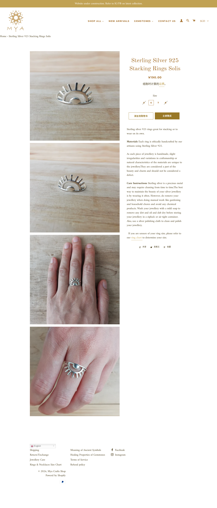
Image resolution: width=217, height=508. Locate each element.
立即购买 (167, 115)
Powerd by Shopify (56, 475)
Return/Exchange (39, 455)
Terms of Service (79, 459)
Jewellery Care (37, 459)
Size (155, 96)
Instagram (119, 455)
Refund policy (77, 464)
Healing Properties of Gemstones (87, 455)
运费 (161, 84)
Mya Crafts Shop (57, 471)
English (37, 446)
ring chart (136, 237)
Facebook (119, 450)
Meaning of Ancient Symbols (85, 450)
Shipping (34, 450)
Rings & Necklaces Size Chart (45, 464)
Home (3, 36)
